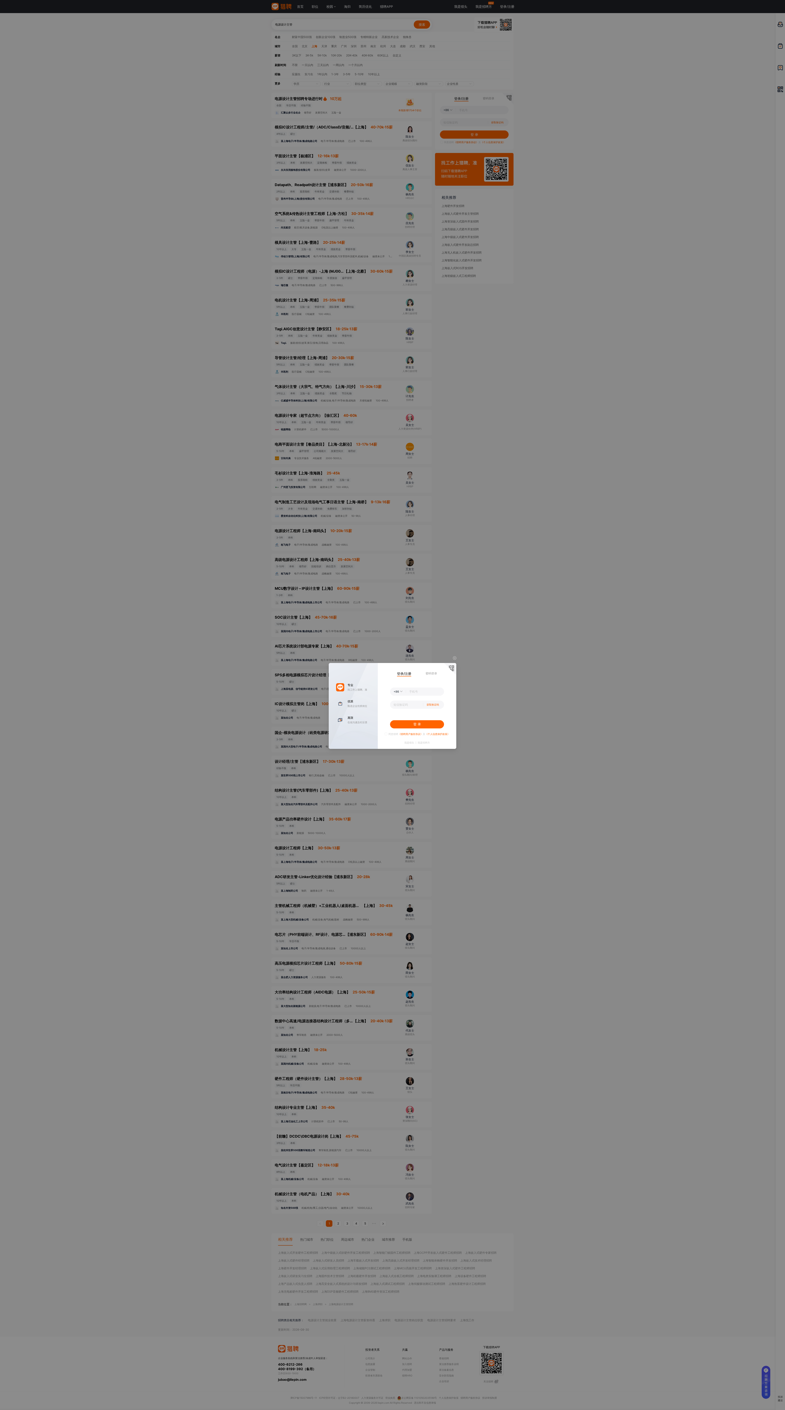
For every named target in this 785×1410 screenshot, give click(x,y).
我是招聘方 (424, 743)
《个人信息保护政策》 (437, 734)
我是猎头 (409, 743)
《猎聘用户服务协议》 (410, 734)
